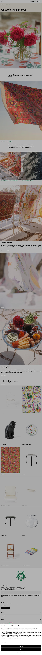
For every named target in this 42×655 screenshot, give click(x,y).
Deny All (21, 649)
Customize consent (21, 652)
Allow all (21, 646)
